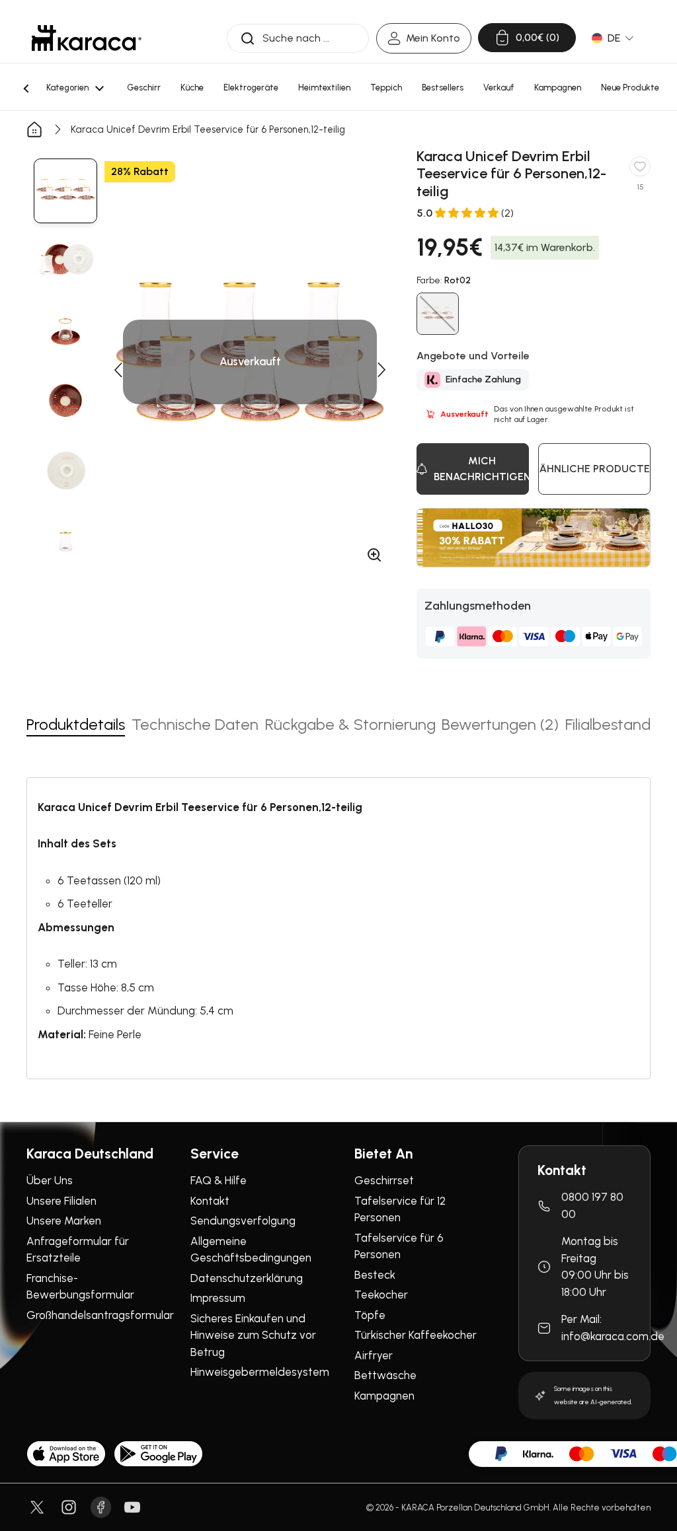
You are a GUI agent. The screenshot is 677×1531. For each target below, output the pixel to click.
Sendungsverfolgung (243, 1220)
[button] (118, 370)
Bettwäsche (385, 1375)
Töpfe (369, 1315)
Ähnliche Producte (594, 468)
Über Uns (49, 1180)
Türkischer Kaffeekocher (415, 1334)
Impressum (217, 1297)
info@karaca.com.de (612, 1336)
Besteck (374, 1274)
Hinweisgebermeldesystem (259, 1371)
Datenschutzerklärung (246, 1278)
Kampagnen (384, 1395)
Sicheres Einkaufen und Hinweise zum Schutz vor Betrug (253, 1335)
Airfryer (373, 1355)
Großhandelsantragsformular (100, 1315)
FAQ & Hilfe (218, 1180)
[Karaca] (86, 38)
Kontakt (209, 1200)
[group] (65, 191)
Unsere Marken (63, 1220)
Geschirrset (384, 1180)
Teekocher (381, 1294)
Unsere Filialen (61, 1200)
